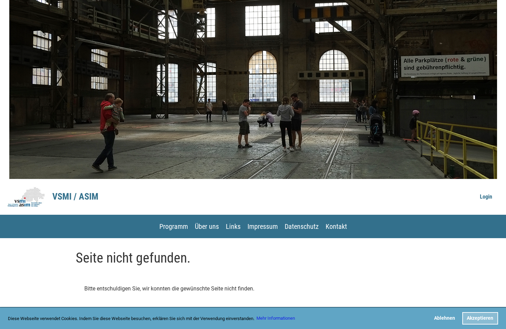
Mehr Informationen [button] (275, 318)
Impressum (262, 226)
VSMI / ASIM (75, 196)
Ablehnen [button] (444, 318)
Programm (173, 226)
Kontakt (336, 226)
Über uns (207, 226)
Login (486, 196)
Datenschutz (302, 226)
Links (233, 226)
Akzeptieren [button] (480, 318)
